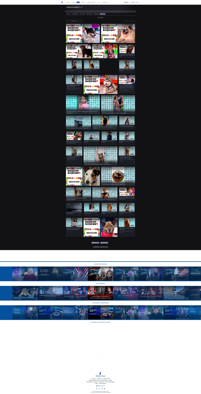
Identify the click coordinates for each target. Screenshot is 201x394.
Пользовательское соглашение (92, 381)
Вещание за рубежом (101, 385)
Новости (73, 2)
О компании (93, 378)
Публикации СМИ (102, 383)
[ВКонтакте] (95, 243)
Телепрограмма (105, 2)
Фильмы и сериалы (91, 2)
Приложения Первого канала (94, 380)
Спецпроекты (99, 378)
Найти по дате (74, 20)
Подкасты (83, 2)
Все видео (110, 380)
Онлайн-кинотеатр (106, 378)
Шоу (78, 2)
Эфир (69, 2)
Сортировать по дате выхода (129, 20)
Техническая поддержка (110, 381)
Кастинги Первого (104, 380)
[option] (50, 274)
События (96, 383)
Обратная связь (102, 381)
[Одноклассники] (104, 243)
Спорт (98, 2)
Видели (73, 7)
